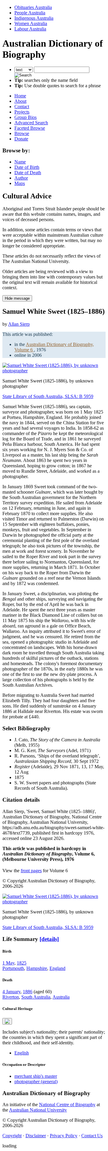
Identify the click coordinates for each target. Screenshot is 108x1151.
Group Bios (25, 117)
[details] (49, 939)
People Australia (29, 12)
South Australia (35, 997)
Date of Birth (26, 167)
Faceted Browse (29, 128)
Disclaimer (36, 1135)
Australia (61, 997)
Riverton (10, 997)
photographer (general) (36, 1081)
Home (20, 95)
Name (20, 161)
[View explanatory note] (7, 1021)
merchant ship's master (35, 1076)
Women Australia (30, 23)
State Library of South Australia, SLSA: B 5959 (47, 396)
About (20, 101)
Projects (21, 111)
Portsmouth (13, 968)
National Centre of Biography (67, 1104)
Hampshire (36, 968)
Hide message (17, 298)
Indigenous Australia (33, 18)
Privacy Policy (63, 1135)
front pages (31, 870)
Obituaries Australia (33, 7)
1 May (8, 962)
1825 (21, 962)
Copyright (12, 1135)
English (21, 1052)
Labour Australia (30, 28)
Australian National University (38, 1109)
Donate (21, 138)
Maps (19, 183)
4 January (11, 991)
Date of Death (27, 172)
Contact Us (92, 1135)
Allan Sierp (19, 324)
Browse (21, 133)
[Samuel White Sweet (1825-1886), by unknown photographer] (54, 370)
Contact (21, 106)
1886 (27, 991)
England (57, 968)
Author (21, 177)
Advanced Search (31, 122)
